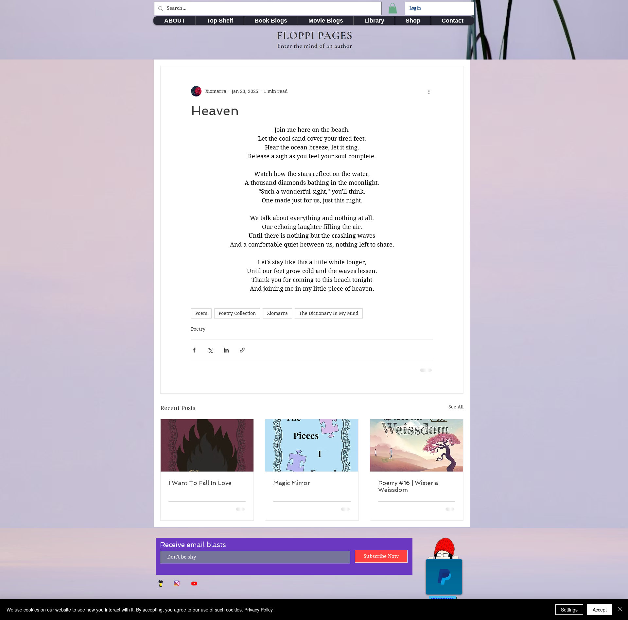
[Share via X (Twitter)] (210, 350)
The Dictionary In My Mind (328, 313)
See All (455, 407)
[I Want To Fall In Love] (207, 445)
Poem (201, 313)
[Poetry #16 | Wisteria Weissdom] (416, 445)
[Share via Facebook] (194, 350)
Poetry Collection (237, 313)
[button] (392, 8)
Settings (569, 609)
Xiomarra (277, 313)
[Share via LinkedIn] (226, 350)
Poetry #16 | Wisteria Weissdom (408, 486)
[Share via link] (242, 350)
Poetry (198, 329)
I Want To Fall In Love (200, 482)
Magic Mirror (291, 482)
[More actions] (429, 91)
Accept (600, 609)
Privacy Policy (258, 609)
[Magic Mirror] (311, 445)
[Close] (620, 609)
